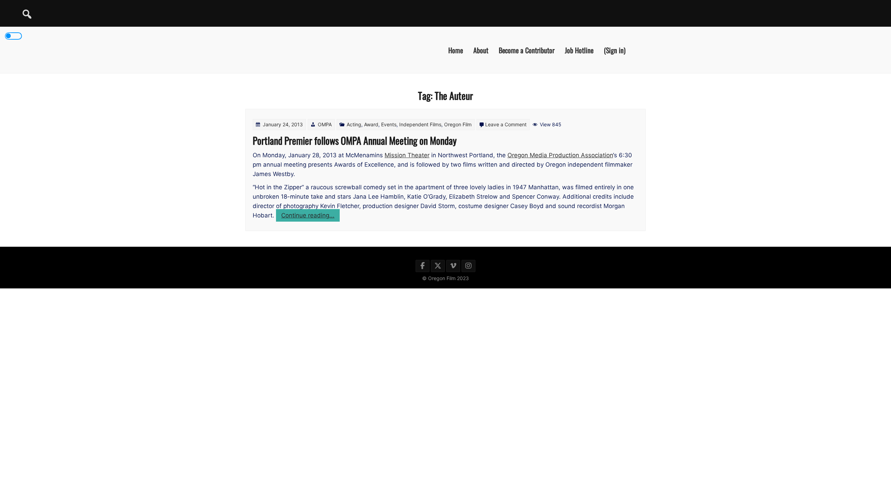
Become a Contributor (526, 50)
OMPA (325, 124)
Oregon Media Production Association (560, 155)
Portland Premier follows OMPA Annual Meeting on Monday (355, 140)
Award (371, 124)
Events (388, 124)
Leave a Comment (506, 124)
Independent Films (420, 124)
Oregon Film (458, 124)
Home (455, 50)
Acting (354, 124)
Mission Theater (407, 155)
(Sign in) (614, 50)
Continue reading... (310, 217)
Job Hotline (579, 50)
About (480, 50)
